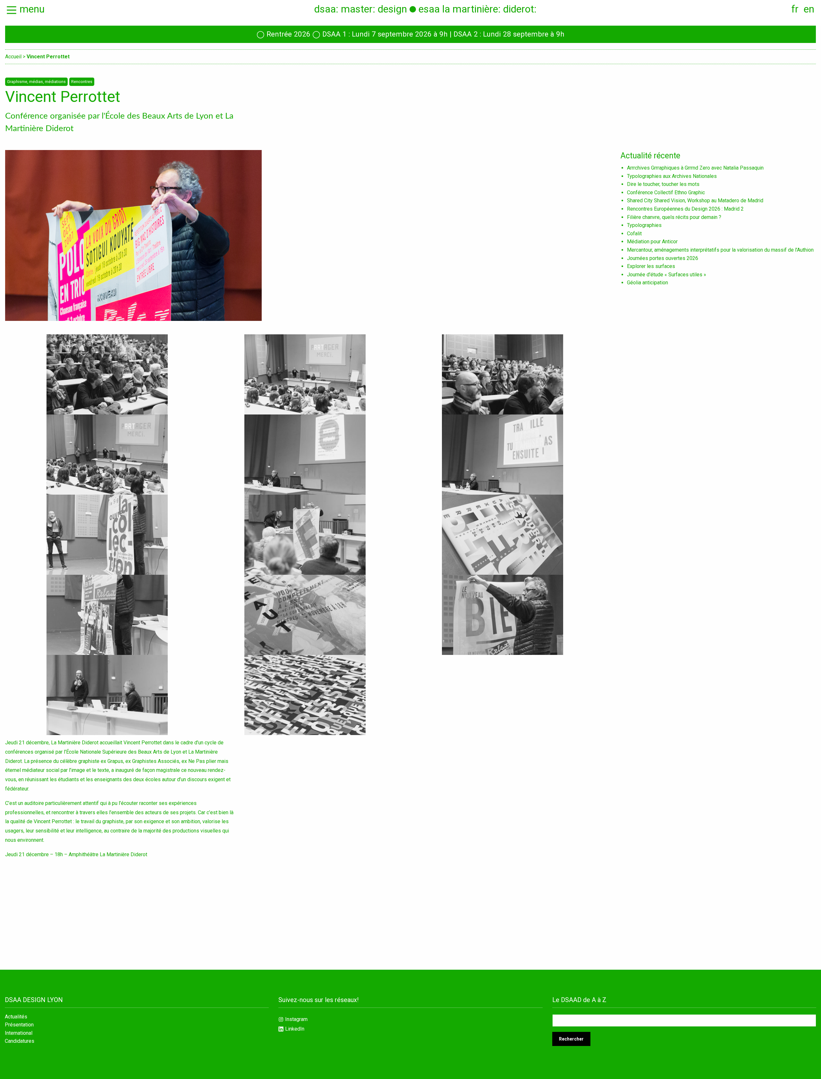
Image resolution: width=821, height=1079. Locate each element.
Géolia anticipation (647, 283)
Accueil (13, 57)
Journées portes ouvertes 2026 (662, 258)
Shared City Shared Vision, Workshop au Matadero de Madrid (695, 200)
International (18, 1033)
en (809, 9)
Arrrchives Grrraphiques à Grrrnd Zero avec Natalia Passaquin (695, 168)
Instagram (296, 1019)
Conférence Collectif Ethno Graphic (666, 192)
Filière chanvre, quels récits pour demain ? (674, 217)
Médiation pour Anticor (652, 241)
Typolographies (644, 225)
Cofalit (634, 233)
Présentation (19, 1024)
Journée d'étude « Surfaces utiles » (666, 275)
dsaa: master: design (360, 9)
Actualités (16, 1016)
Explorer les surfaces (651, 266)
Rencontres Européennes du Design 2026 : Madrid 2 (685, 209)
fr (795, 9)
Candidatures (19, 1041)
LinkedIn (294, 1029)
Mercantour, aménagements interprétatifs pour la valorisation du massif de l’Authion (720, 250)
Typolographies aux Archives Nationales (672, 176)
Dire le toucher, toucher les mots (663, 184)
